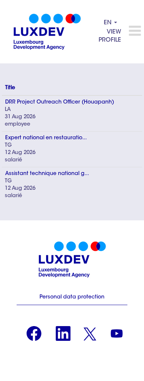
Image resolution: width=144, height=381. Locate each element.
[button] (134, 31)
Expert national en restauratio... (46, 138)
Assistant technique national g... (47, 173)
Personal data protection (72, 297)
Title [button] (10, 88)
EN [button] (108, 23)
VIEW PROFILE (110, 36)
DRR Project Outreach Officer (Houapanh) (59, 102)
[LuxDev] (47, 32)
